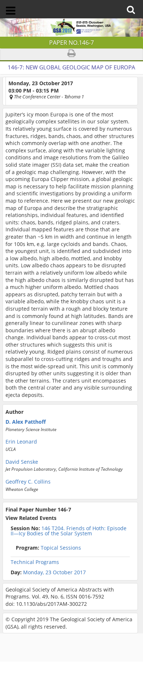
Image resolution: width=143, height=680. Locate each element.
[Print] (71, 54)
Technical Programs (35, 562)
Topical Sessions (48, 547)
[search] (133, 4)
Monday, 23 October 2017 (54, 572)
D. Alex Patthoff (26, 421)
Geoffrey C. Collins (28, 481)
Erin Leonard (21, 441)
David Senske (22, 461)
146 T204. (68, 531)
